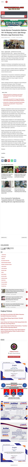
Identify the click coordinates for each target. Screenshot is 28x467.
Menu (2, 1)
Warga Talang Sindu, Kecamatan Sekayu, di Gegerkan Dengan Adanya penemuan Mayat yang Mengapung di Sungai (15, 291)
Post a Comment (19, 37)
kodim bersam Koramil (6, 262)
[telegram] (15, 160)
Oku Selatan (3, 276)
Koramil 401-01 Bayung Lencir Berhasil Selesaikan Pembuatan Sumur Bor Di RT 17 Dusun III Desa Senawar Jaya (13, 104)
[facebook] (2, 160)
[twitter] (5, 160)
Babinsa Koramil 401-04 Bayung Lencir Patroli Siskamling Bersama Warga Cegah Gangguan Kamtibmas (12, 96)
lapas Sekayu (4, 268)
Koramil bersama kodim (6, 264)
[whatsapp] (12, 160)
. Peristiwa (3, 254)
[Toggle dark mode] (6, 2)
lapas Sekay (3, 266)
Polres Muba (4, 284)
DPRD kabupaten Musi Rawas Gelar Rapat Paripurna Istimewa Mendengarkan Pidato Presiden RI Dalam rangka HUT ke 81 (13, 331)
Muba (2, 272)
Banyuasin (3, 256)
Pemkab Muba (4, 278)
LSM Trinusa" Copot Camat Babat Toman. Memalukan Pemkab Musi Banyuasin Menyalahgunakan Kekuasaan (14, 298)
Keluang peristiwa (5, 260)
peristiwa (3, 280)
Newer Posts (3, 237)
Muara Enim (3, 270)
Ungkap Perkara (14, 351)
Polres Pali (3, 286)
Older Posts (24, 237)
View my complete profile (14, 356)
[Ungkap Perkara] (14, 7)
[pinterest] (9, 160)
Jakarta (3, 258)
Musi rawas (3, 274)
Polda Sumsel (4, 282)
